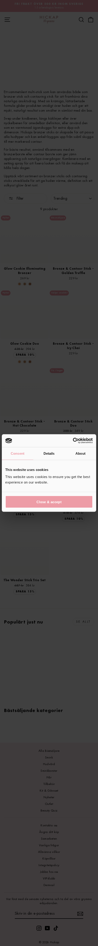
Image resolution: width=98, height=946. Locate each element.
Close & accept (49, 502)
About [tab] (80, 453)
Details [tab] (49, 453)
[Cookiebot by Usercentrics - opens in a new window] (73, 441)
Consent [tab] (17, 453)
